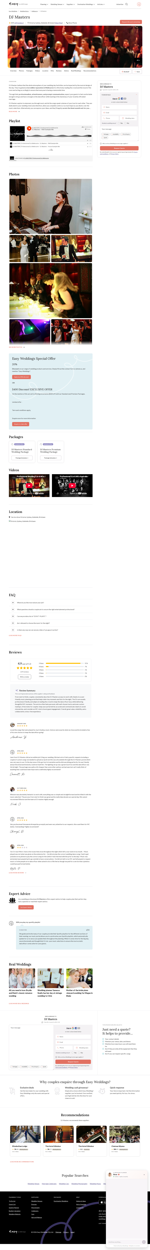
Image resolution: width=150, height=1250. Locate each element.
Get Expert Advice (26, 907)
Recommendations (90, 71)
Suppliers (34, 1197)
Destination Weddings (61, 1201)
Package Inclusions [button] (21, 458)
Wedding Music (24, 11)
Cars (32, 1214)
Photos (21, 71)
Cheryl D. (17, 831)
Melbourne (35, 11)
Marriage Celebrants (49, 1184)
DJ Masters (44, 11)
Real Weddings (76, 71)
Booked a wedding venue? (109, 123)
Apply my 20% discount (21, 377)
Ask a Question (81, 1204)
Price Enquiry (126, 134)
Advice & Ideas (81, 1201)
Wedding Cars (64, 1184)
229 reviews (18, 23)
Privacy (66, 1232)
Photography (35, 1207)
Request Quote (119, 148)
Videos (37, 71)
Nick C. (16, 804)
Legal (72, 1232)
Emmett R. (18, 774)
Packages (29, 71)
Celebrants (34, 1211)
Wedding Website (15, 1214)
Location (45, 71)
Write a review (24, 677)
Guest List (12, 1204)
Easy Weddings (13, 11)
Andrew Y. (18, 737)
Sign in (115, 99)
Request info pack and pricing (131, 22)
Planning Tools (15, 1197)
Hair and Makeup (36, 1217)
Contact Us (80, 1207)
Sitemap (58, 1232)
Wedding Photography (79, 1184)
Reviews (59, 71)
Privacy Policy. (115, 154)
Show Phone (72, 23)
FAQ (52, 71)
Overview (13, 71)
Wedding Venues (33, 1184)
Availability (116, 134)
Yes (121, 123)
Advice (66, 71)
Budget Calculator (15, 1211)
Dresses (34, 1204)
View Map (58, 23)
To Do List (12, 1201)
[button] (44, 4)
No (128, 123)
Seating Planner (14, 1207)
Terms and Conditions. (61, 1067)
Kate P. (15, 868)
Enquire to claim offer (20, 424)
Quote (105, 137)
